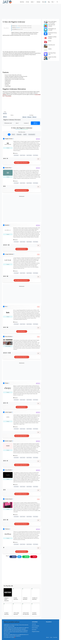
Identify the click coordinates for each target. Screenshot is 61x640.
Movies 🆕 (44, 1)
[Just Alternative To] (7, 2)
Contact (51, 637)
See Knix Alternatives (21, 331)
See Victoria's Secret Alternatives (21, 523)
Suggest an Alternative (35, 123)
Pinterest (34, 117)
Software (38, 1)
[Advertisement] (30, 11)
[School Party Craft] (45, 46)
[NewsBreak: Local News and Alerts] (45, 38)
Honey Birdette (8, 95)
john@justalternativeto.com (23, 634)
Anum (16, 25)
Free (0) (13, 134)
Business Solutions (35, 627)
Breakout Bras (7, 167)
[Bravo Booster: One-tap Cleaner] (45, 34)
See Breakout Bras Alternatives (21, 190)
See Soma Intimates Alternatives (21, 356)
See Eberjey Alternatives (21, 407)
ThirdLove (4, 94)
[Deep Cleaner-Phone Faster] (45, 54)
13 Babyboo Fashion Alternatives (6, 599)
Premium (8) (19, 134)
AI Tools (27, 1)
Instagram (29, 117)
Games (32, 1)
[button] (57, 2)
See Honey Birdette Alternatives (21, 493)
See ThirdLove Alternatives (21, 551)
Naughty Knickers (8, 138)
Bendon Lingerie (8, 441)
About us (47, 637)
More (53, 1)
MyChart (49, 40)
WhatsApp (26, 556)
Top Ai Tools (34, 624)
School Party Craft (51, 44)
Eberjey (6, 383)
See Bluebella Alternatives (21, 249)
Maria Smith (18, 27)
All (9, 134)
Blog (49, 1)
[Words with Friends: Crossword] (45, 26)
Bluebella (6, 225)
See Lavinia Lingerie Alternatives (21, 435)
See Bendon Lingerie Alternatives (21, 464)
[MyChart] (45, 42)
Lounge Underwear (8, 254)
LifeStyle (6, 346)
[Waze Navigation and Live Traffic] (45, 30)
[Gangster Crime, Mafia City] (45, 58)
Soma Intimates (8, 336)
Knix (3, 95)
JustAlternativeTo (8, 637)
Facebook (24, 117)
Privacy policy (55, 637)
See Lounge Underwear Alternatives (21, 280)
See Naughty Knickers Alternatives (21, 162)
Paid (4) (25, 134)
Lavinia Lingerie (8, 412)
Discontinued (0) (32, 134)
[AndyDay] (45, 50)
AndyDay (50, 48)
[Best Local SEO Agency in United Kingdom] (45, 22)
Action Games (34, 629)
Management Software (35, 631)
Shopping (8, 234)
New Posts (22, 1)
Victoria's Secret (37, 94)
